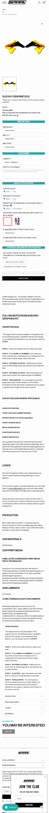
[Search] (39, 2)
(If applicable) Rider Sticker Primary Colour (18, 227)
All (3, 12)
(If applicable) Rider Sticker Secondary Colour (20, 235)
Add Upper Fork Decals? (12, 193)
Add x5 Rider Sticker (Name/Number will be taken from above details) (23, 211)
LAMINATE (7, 156)
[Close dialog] (45, 777)
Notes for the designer (11, 164)
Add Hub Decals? (9, 186)
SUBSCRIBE (29, 805)
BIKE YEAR (7, 141)
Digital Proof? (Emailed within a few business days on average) (22, 201)
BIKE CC (6, 132)
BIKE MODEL (7, 124)
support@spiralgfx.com (17, 486)
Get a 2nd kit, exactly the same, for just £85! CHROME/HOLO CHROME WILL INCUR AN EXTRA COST (21, 252)
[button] (5, 3)
